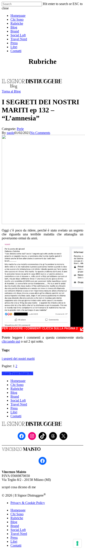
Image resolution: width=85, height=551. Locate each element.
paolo (10, 133)
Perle (20, 129)
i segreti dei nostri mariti (18, 358)
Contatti (15, 416)
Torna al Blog (11, 91)
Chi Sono (17, 385)
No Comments (40, 133)
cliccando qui (11, 341)
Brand (14, 396)
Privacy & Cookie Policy (27, 503)
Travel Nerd (18, 404)
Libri (13, 412)
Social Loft (18, 400)
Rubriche (16, 388)
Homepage (18, 381)
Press (14, 408)
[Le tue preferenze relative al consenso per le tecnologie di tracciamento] (77, 543)
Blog (13, 392)
